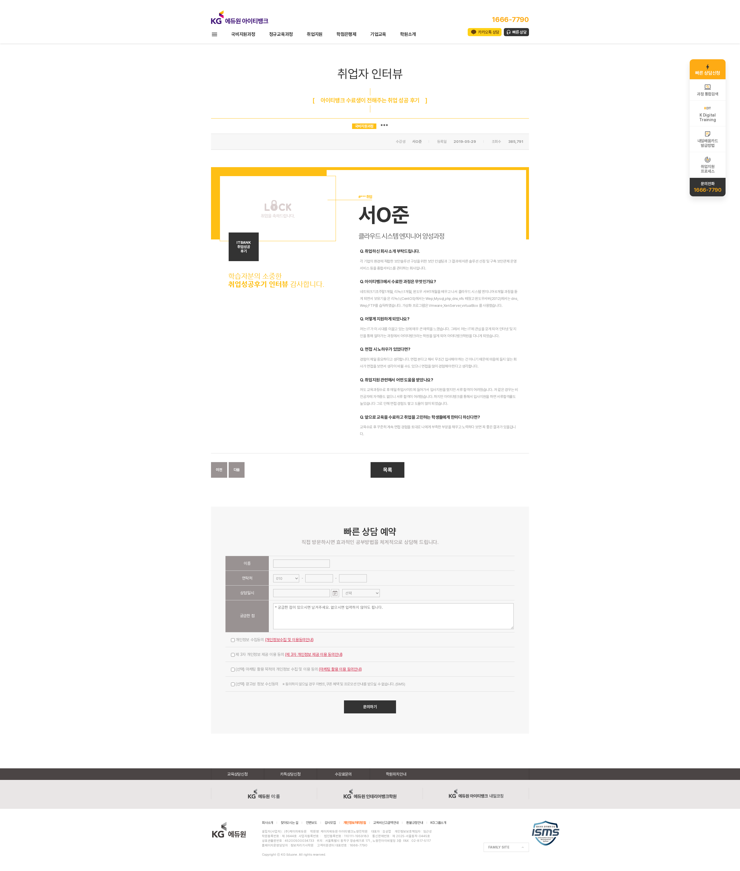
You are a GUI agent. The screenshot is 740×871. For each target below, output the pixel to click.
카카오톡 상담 (488, 32)
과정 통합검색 (707, 94)
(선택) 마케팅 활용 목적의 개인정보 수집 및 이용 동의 (299, 669)
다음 (237, 470)
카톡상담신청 (290, 774)
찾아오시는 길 (289, 823)
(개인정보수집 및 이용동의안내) (289, 639)
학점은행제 (346, 34)
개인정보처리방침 (354, 823)
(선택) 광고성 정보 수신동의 (320, 684)
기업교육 (378, 34)
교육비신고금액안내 (386, 823)
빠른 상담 (519, 32)
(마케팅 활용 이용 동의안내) (340, 669)
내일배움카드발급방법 (708, 143)
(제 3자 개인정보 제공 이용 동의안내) (314, 654)
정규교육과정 (281, 34)
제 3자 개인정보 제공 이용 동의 (289, 654)
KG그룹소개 (438, 823)
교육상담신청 (237, 774)
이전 (219, 470)
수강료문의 (343, 774)
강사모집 (330, 823)
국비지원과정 (243, 34)
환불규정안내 (414, 823)
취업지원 (315, 34)
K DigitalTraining (707, 117)
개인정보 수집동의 (275, 639)
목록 (387, 470)
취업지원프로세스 (707, 169)
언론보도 (311, 823)
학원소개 (408, 34)
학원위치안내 (396, 774)
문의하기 (370, 706)
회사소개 (267, 823)
